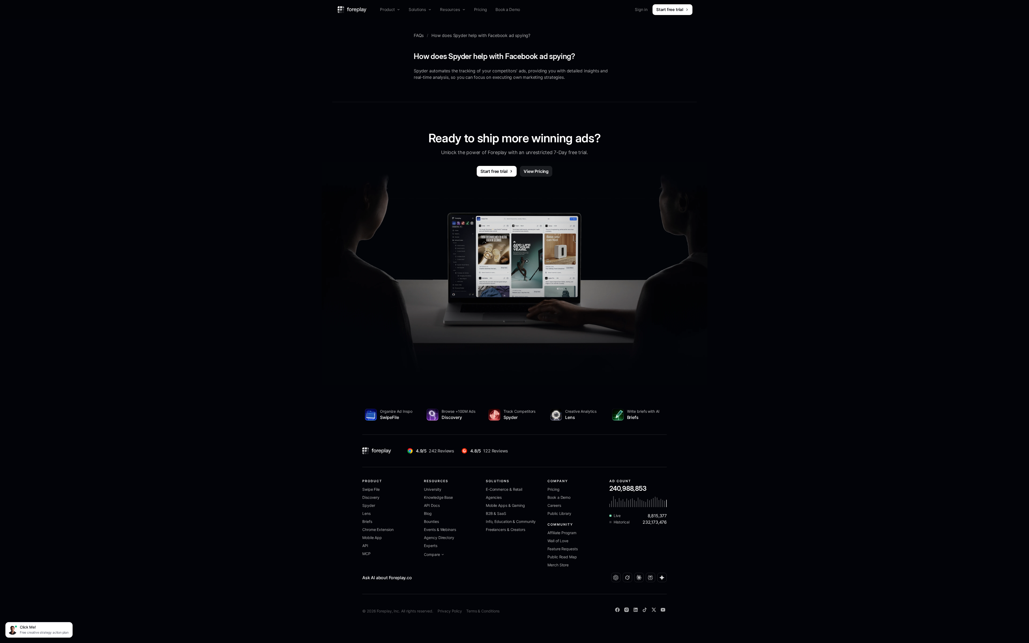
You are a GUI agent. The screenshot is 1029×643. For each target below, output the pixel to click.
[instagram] (626, 610)
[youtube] (663, 610)
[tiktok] (644, 610)
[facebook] (617, 610)
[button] (390, 9)
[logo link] (376, 451)
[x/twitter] (654, 610)
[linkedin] (635, 610)
